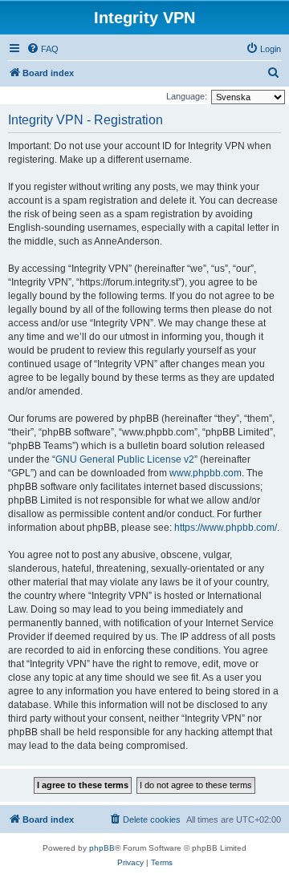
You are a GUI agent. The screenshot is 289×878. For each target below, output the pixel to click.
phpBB (102, 848)
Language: (186, 96)
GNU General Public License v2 (124, 459)
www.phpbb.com (205, 473)
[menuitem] (42, 49)
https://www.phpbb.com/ (225, 527)
